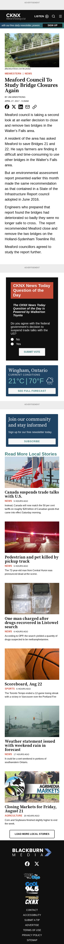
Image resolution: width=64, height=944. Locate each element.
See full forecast (32, 391)
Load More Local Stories (32, 834)
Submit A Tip (32, 920)
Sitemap (32, 940)
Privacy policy (32, 935)
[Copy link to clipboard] (34, 107)
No (18, 339)
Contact (32, 910)
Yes (18, 344)
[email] (27, 107)
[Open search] (53, 16)
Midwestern (13, 73)
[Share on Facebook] (7, 107)
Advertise (32, 925)
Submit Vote (32, 352)
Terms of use (32, 930)
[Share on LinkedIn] (20, 107)
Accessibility (32, 915)
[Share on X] (14, 107)
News (28, 73)
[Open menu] (60, 16)
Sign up (52, 25)
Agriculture (13, 815)
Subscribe (32, 441)
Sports (10, 688)
